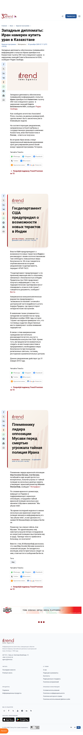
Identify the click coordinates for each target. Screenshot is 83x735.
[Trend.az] (9, 16)
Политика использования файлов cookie (56, 699)
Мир (13, 562)
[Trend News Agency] (8, 641)
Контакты (46, 676)
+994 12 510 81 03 (7, 657)
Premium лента (7, 673)
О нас (45, 670)
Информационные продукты (11, 693)
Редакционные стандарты (52, 679)
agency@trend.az (7, 659)
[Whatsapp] (4, 711)
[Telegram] (22, 711)
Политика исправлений (51, 682)
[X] (13, 711)
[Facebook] (9, 711)
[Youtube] (17, 711)
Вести (12, 292)
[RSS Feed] (31, 711)
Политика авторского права (52, 696)
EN (71, 727)
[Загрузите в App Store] (8, 720)
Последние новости (8, 670)
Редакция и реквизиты (50, 673)
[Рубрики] (79, 16)
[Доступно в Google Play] (22, 720)
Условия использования (51, 690)
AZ (75, 727)
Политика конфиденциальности (53, 693)
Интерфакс (35, 487)
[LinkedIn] (26, 711)
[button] (3, 64)
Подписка (5, 690)
